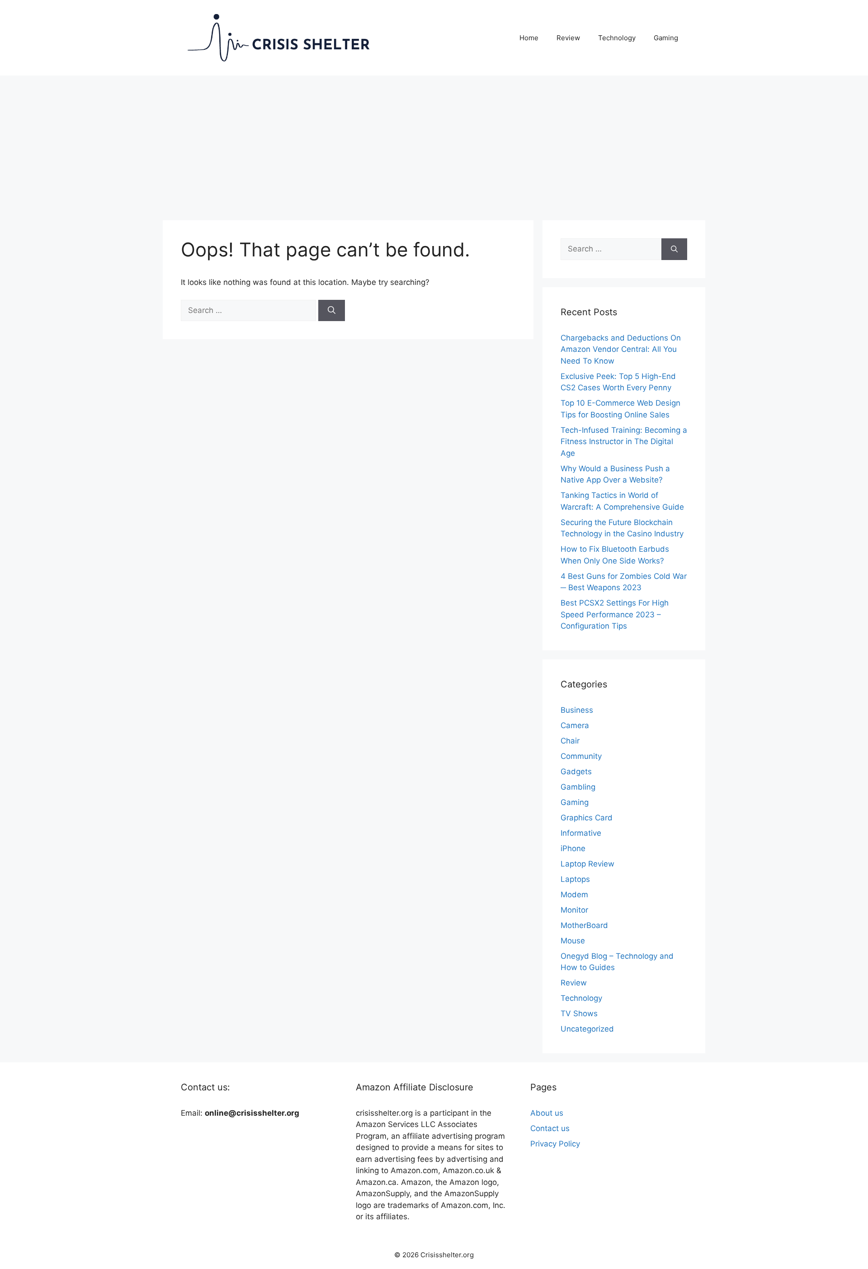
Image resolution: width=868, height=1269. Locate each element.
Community (581, 756)
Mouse (573, 940)
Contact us (550, 1128)
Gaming (666, 37)
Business (577, 710)
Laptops (575, 879)
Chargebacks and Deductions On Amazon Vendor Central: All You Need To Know (621, 349)
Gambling (578, 786)
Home (528, 37)
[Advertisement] (434, 143)
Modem (574, 894)
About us (546, 1112)
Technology (617, 37)
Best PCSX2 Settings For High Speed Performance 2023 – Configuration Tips (615, 614)
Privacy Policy (555, 1143)
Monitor (574, 909)
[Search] (331, 311)
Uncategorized (587, 1028)
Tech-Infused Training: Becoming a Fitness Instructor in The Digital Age (624, 442)
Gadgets (576, 771)
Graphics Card (587, 817)
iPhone (573, 848)
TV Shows (579, 1013)
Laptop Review (587, 863)
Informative (581, 833)
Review (568, 37)
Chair (570, 740)
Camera (575, 725)
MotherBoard (584, 925)
